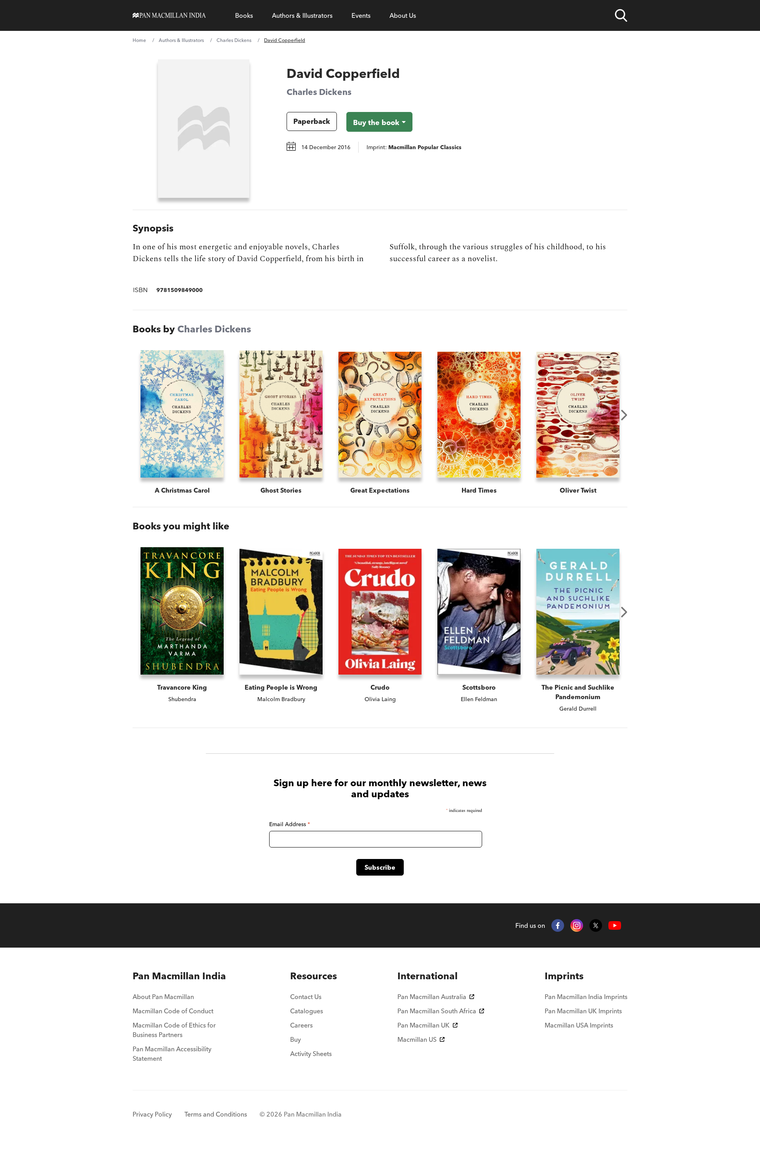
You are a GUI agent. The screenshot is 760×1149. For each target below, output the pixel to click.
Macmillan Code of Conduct (173, 1011)
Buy (295, 1039)
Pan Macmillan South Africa (436, 1011)
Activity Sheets (311, 1054)
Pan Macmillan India (179, 976)
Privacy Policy (152, 1114)
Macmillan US (417, 1039)
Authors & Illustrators (302, 15)
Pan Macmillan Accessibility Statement (172, 1053)
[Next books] (624, 415)
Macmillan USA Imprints (579, 1025)
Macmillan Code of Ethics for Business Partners (174, 1030)
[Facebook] (557, 925)
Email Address (289, 824)
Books (244, 15)
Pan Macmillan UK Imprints (583, 1011)
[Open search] (621, 15)
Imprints (564, 976)
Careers (301, 1025)
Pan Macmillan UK (423, 1025)
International (427, 976)
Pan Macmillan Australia (431, 997)
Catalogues (306, 1011)
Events (361, 15)
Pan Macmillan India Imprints (586, 997)
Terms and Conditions (215, 1114)
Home (139, 40)
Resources (313, 976)
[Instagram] (576, 925)
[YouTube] (614, 925)
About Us (403, 15)
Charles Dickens (234, 40)
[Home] (169, 15)
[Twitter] (595, 925)
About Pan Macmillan (163, 997)
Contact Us (305, 997)
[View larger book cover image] (203, 128)
